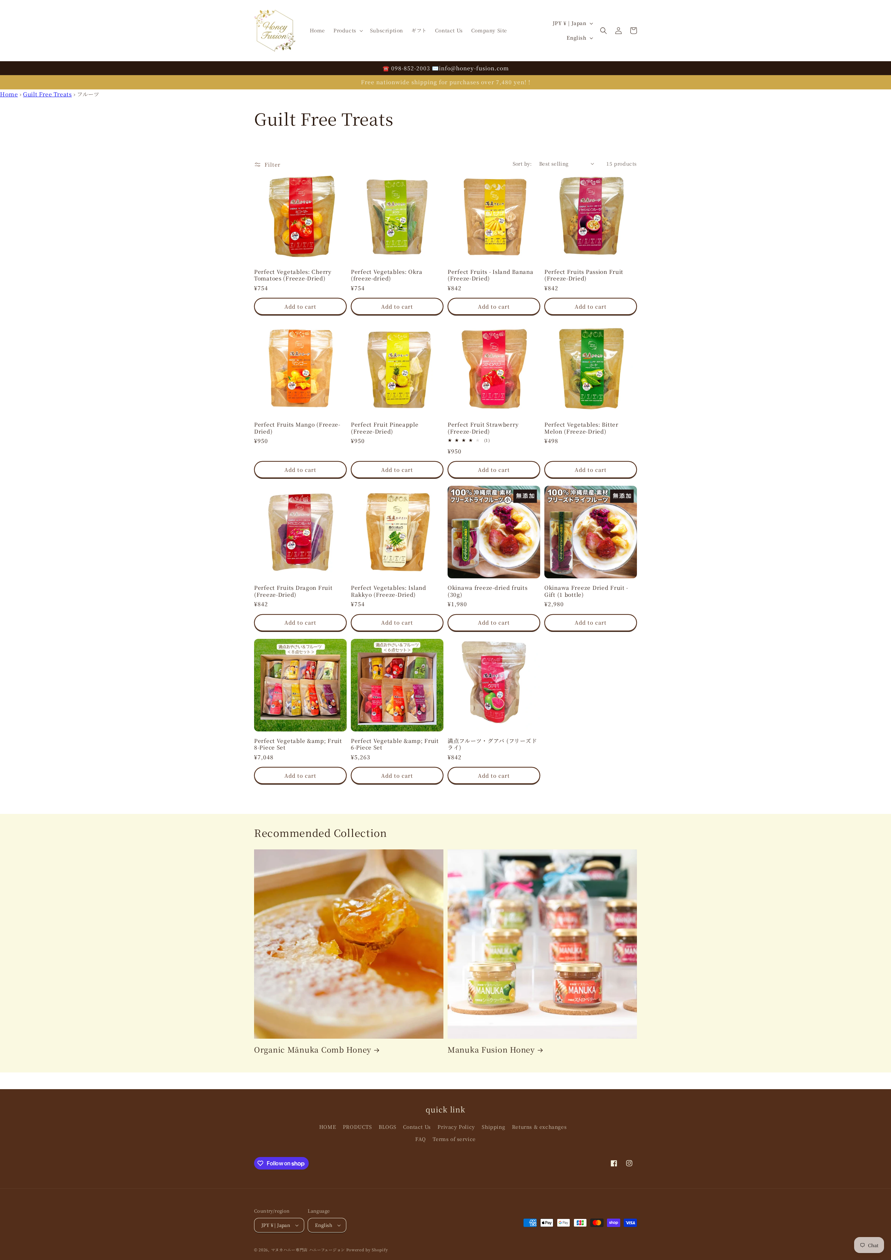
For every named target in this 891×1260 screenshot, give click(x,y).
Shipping (493, 1126)
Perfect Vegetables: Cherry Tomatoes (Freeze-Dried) (293, 275)
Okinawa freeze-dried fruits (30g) (487, 591)
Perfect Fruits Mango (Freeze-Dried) (297, 428)
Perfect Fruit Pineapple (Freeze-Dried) (385, 428)
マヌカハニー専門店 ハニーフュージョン (308, 1249)
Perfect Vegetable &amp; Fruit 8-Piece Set (298, 744)
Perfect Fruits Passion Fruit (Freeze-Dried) (583, 275)
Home (9, 94)
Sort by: (522, 163)
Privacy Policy (456, 1126)
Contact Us (417, 1126)
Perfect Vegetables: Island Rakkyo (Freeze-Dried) (388, 591)
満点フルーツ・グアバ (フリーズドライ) (492, 744)
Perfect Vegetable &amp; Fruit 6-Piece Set (395, 744)
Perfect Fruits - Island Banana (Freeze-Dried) (491, 275)
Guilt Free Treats (47, 94)
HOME (327, 1126)
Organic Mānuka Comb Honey (312, 1049)
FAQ (420, 1138)
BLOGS (387, 1126)
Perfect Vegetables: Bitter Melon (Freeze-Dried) (581, 428)
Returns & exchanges (539, 1126)
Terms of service (454, 1138)
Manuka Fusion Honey (491, 1049)
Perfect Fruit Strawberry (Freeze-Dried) (483, 428)
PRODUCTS (357, 1126)
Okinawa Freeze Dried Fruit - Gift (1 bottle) (586, 591)
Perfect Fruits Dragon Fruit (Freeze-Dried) (293, 591)
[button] (347, 30)
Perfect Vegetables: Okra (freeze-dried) (386, 275)
